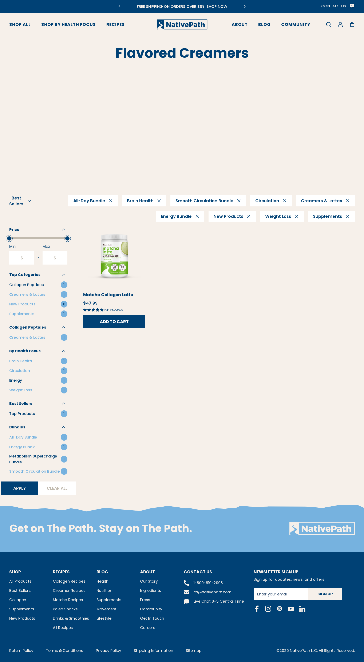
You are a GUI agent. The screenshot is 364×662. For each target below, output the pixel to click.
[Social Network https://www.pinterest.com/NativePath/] (279, 609)
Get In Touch (152, 618)
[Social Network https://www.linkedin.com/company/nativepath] (302, 609)
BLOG (102, 572)
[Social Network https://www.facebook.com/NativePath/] (257, 609)
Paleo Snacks (65, 609)
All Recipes (63, 627)
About (240, 24)
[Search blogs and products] (328, 24)
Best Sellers (20, 590)
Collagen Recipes (69, 581)
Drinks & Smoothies (71, 618)
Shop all (20, 24)
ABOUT (147, 572)
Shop (15, 572)
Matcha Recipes (68, 599)
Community (295, 24)
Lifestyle (103, 618)
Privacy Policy (108, 650)
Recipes (115, 24)
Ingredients (150, 590)
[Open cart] (352, 24)
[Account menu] (340, 24)
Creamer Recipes (69, 590)
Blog (264, 24)
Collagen (17, 599)
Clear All (57, 488)
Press (145, 599)
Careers (147, 627)
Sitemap (194, 650)
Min (12, 246)
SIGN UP (325, 593)
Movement (106, 609)
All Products (20, 581)
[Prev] (119, 6)
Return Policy (21, 650)
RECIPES (61, 572)
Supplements (21, 609)
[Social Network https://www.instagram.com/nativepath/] (268, 609)
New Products (22, 618)
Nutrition (104, 590)
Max (46, 246)
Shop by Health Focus (68, 24)
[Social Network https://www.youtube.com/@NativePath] (291, 608)
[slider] (9, 238)
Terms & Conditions (64, 650)
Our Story (149, 581)
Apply (19, 488)
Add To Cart (114, 322)
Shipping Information (153, 650)
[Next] (244, 6)
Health (102, 581)
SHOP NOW (216, 6)
